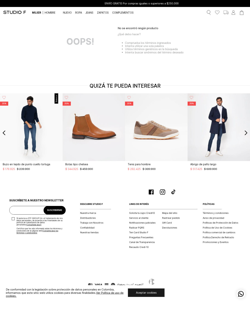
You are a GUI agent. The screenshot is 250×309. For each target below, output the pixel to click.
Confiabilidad (87, 227)
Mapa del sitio (169, 213)
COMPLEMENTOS (123, 12)
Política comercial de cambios (219, 232)
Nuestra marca (88, 213)
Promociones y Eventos (216, 242)
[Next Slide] (245, 132)
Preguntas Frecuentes (141, 237)
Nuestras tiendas (89, 232)
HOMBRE (50, 12)
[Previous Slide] (4, 132)
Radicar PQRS (136, 227)
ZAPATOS (103, 12)
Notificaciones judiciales (142, 223)
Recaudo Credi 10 (139, 247)
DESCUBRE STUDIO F (91, 204)
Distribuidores (88, 218)
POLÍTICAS (208, 204)
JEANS (89, 12)
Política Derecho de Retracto (218, 237)
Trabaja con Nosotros (91, 223)
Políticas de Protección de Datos (220, 223)
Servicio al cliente (138, 218)
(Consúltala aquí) (33, 225)
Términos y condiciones (216, 213)
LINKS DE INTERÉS (139, 204)
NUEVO (67, 12)
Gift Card (167, 223)
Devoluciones (169, 227)
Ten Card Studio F (138, 232)
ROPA (78, 12)
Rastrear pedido (171, 218)
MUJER (36, 12)
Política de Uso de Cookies (217, 227)
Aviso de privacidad (213, 218)
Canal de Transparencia (142, 242)
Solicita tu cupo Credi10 (142, 213)
